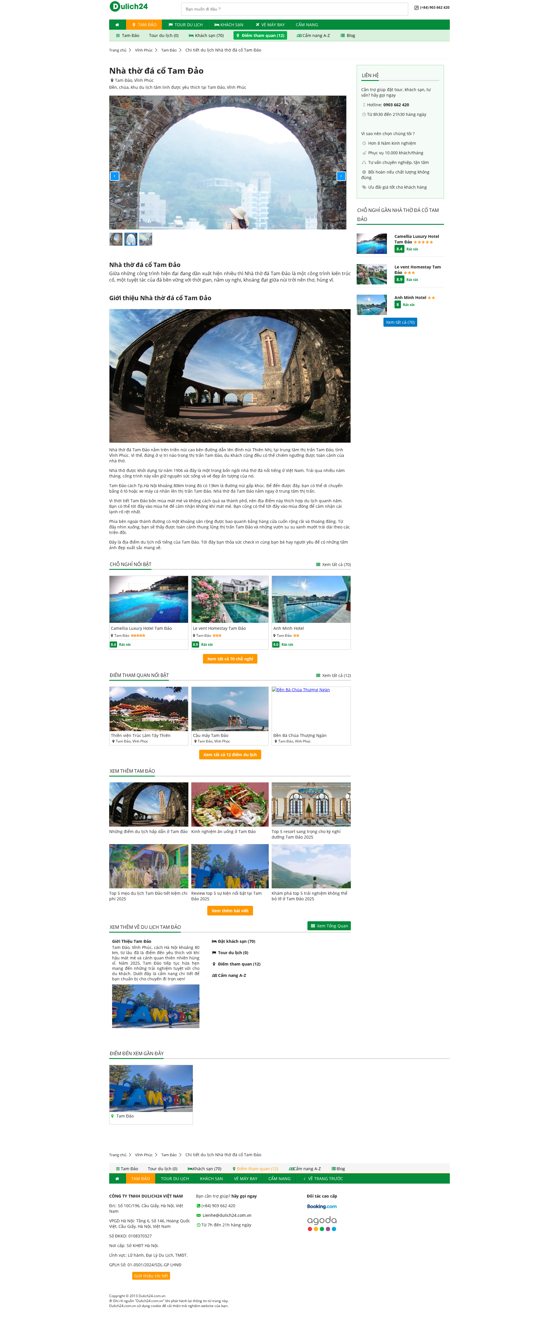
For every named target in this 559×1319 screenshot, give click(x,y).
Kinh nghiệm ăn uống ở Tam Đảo (223, 831)
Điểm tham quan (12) (263, 35)
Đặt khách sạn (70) (236, 941)
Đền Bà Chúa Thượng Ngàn (300, 735)
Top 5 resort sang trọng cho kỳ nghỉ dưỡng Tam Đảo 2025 (306, 834)
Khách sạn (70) (209, 35)
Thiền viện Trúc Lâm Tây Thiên (141, 735)
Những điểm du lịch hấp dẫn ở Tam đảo (148, 831)
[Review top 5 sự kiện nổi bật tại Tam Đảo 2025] (230, 866)
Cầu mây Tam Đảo (210, 735)
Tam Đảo (147, 24)
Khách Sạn (231, 24)
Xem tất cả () (400, 322)
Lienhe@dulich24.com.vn (226, 1215)
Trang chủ (117, 50)
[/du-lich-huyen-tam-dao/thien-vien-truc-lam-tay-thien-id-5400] (148, 709)
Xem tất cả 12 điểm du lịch (230, 754)
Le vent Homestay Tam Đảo (219, 628)
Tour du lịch (189, 24)
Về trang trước (325, 1178)
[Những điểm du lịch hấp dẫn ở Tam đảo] (148, 804)
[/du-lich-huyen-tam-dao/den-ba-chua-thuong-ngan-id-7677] (311, 709)
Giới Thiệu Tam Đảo (131, 941)
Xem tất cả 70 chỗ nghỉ (230, 659)
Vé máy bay (273, 24)
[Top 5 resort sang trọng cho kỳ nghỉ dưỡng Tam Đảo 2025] (311, 804)
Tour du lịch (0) (164, 35)
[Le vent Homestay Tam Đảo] (230, 621)
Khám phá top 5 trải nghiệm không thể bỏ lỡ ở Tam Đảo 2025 (309, 895)
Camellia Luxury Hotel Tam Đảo (141, 628)
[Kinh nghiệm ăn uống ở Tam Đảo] (230, 804)
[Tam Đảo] (151, 1110)
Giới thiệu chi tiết (151, 1276)
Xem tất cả (336, 564)
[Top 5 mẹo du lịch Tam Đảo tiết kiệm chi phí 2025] (148, 866)
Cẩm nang (307, 24)
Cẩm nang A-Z (316, 35)
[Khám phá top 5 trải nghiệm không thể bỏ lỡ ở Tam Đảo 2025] (311, 866)
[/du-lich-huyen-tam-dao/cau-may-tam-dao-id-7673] (230, 709)
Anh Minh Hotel (288, 628)
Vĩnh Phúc (144, 50)
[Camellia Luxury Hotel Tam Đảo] (148, 621)
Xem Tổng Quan (332, 926)
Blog (350, 35)
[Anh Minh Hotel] (311, 621)
